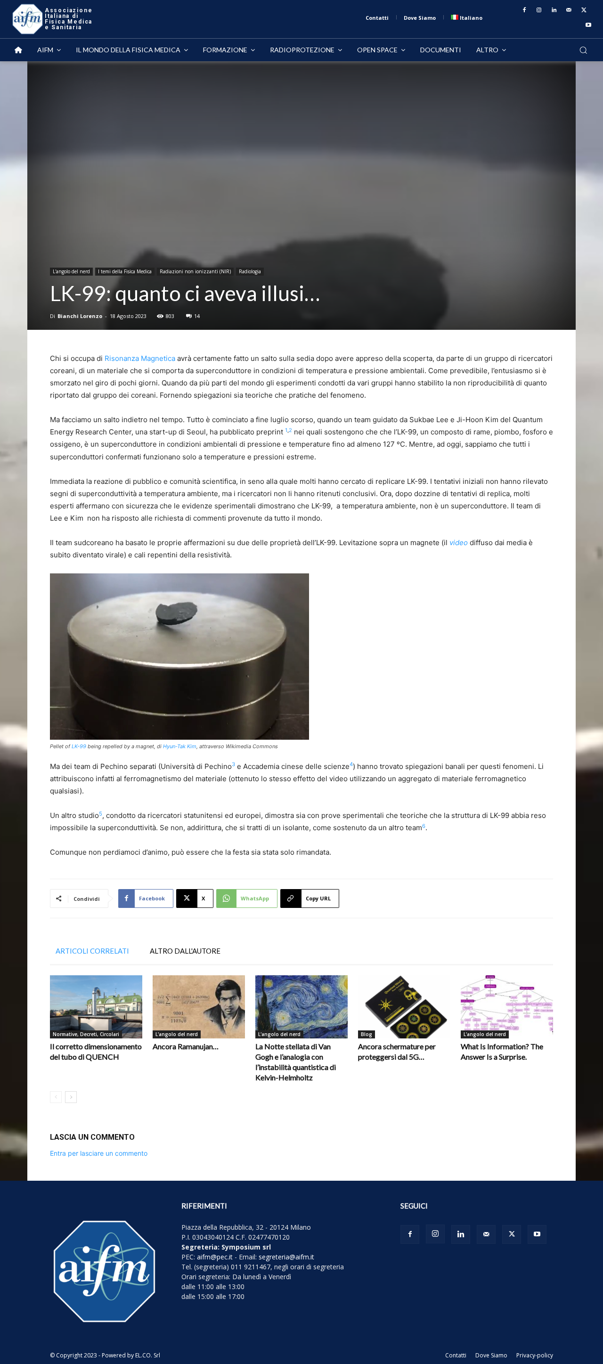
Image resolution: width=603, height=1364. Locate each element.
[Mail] (569, 10)
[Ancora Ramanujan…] (199, 1007)
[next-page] (71, 1097)
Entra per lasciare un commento (98, 1153)
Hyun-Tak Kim (179, 746)
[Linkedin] (554, 10)
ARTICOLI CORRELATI (92, 951)
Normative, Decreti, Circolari (86, 1034)
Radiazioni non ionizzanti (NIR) (195, 271)
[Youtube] (588, 25)
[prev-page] (56, 1097)
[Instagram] (539, 10)
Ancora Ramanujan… (186, 1046)
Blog (366, 1034)
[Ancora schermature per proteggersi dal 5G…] (404, 1007)
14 (197, 315)
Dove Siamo (491, 1355)
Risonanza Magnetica (140, 358)
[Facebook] (524, 10)
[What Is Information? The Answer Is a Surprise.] (507, 1007)
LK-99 (79, 746)
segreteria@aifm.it (286, 1256)
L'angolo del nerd (71, 271)
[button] (583, 49)
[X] (584, 10)
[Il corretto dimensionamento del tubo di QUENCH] (96, 1007)
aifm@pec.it (215, 1256)
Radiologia (250, 271)
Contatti (455, 1355)
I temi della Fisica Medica (125, 271)
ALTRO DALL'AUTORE (185, 951)
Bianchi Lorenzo (79, 315)
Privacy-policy (534, 1355)
